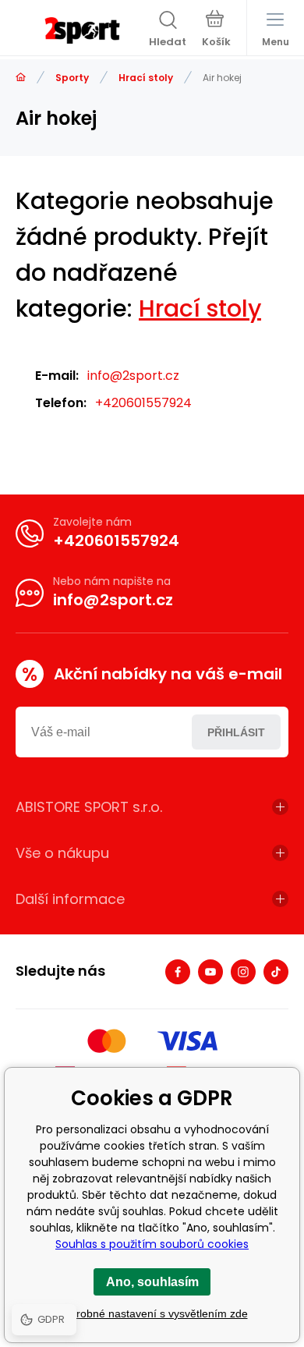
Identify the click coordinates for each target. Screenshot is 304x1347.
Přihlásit (236, 732)
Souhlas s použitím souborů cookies (152, 1244)
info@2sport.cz (133, 376)
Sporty (72, 77)
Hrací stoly (145, 77)
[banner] (82, 30)
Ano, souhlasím (152, 1282)
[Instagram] (243, 971)
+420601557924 (143, 403)
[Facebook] (177, 971)
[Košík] (216, 30)
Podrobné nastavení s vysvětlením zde (152, 1313)
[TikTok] (275, 971)
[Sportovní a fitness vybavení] (21, 78)
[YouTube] (210, 971)
